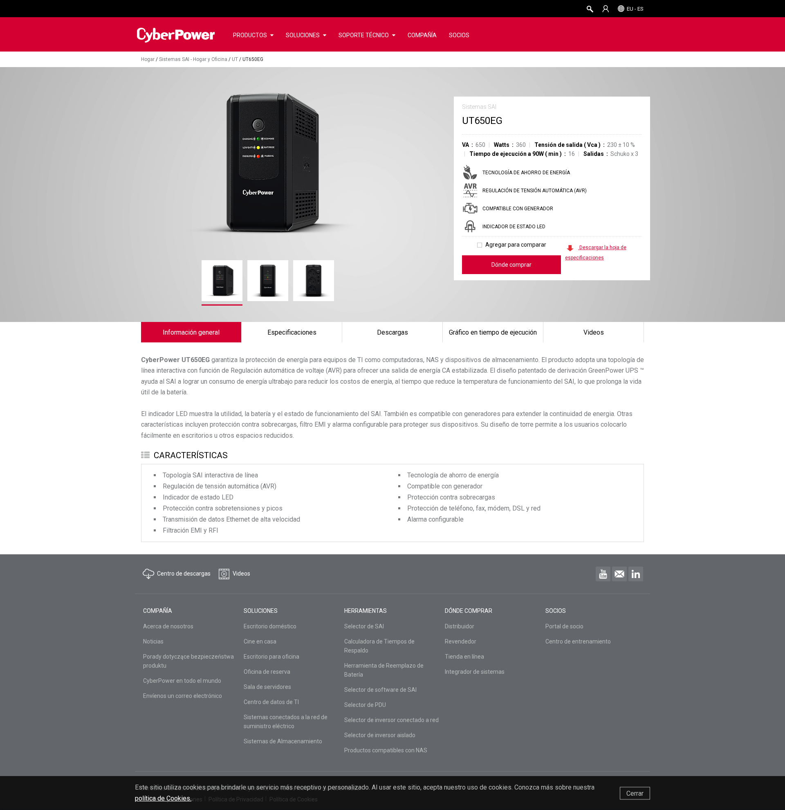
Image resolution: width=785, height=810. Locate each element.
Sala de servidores (267, 687)
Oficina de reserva (267, 671)
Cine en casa (260, 641)
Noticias (153, 641)
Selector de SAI (364, 626)
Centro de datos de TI (271, 702)
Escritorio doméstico (270, 626)
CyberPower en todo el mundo (182, 680)
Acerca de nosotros (168, 626)
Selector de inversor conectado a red (391, 720)
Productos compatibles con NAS (385, 750)
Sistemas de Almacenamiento (283, 741)
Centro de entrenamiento (578, 641)
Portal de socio (564, 626)
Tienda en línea (464, 656)
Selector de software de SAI (380, 689)
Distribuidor (459, 626)
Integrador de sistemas (475, 671)
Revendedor (460, 641)
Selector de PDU (365, 705)
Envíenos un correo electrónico (182, 696)
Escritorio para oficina (271, 656)
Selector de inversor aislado (379, 735)
